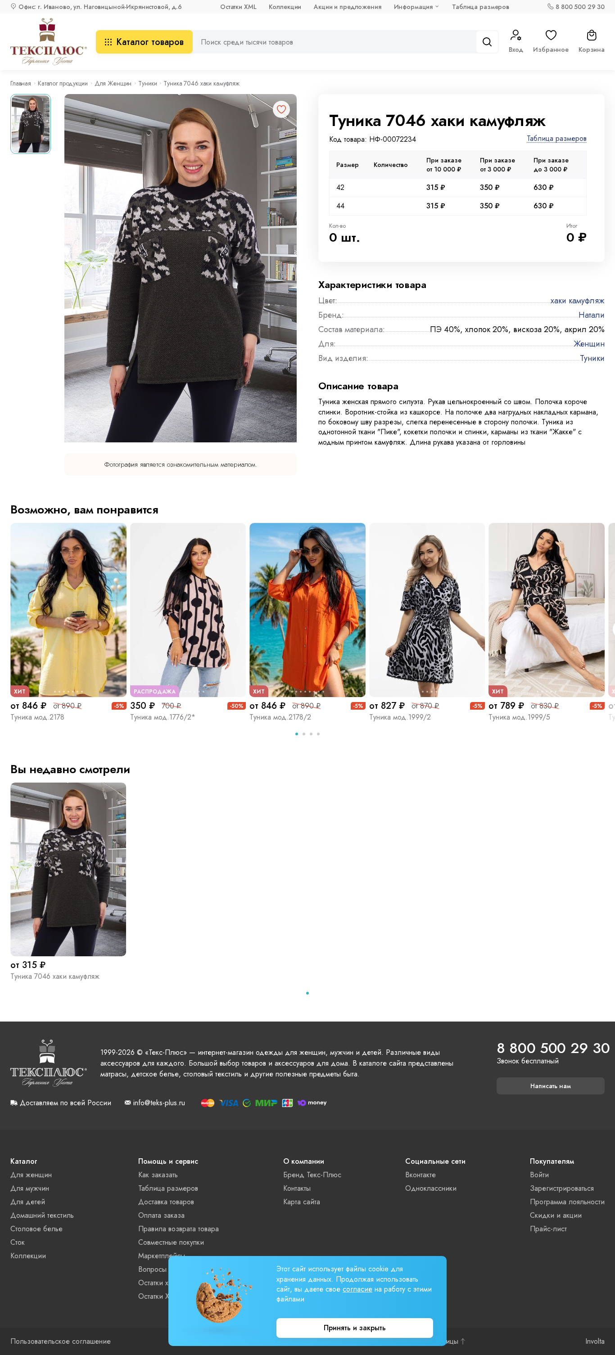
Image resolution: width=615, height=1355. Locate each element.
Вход (516, 49)
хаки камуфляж (578, 300)
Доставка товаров (166, 1202)
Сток (17, 1242)
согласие (357, 1289)
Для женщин (31, 1175)
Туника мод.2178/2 (280, 717)
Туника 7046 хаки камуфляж (54, 976)
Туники (147, 83)
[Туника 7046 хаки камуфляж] (68, 869)
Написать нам (550, 1085)
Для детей (27, 1202)
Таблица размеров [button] (557, 139)
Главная (20, 83)
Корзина (592, 49)
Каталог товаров (150, 42)
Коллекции (285, 6)
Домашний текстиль (42, 1215)
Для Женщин (113, 83)
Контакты (297, 1188)
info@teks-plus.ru (159, 1102)
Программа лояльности (567, 1202)
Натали (592, 315)
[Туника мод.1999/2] (427, 610)
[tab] (296, 734)
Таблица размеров (480, 6)
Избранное (551, 49)
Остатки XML (238, 6)
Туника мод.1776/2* (162, 717)
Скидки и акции (556, 1215)
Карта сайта (301, 1202)
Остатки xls (155, 1283)
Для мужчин (29, 1188)
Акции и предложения (347, 6)
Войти (539, 1175)
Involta (595, 1341)
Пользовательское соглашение (60, 1341)
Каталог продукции (63, 83)
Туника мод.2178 (37, 717)
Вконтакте (420, 1175)
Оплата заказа (161, 1215)
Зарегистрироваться (562, 1188)
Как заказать (158, 1175)
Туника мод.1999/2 (400, 717)
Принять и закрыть (355, 1328)
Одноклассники (431, 1188)
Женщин (589, 344)
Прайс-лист (548, 1229)
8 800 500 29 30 (580, 6)
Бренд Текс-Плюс (312, 1175)
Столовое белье (36, 1229)
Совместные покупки (171, 1242)
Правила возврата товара (178, 1229)
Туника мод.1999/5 (519, 717)
